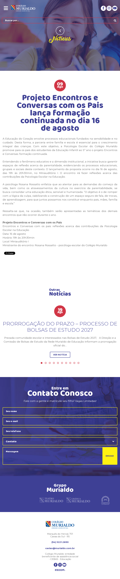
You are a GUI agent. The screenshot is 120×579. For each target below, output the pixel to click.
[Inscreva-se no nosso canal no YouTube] (114, 8)
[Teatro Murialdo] (51, 500)
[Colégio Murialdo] (25, 8)
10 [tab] (78, 363)
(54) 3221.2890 (60, 542)
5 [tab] (58, 363)
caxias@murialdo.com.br (60, 548)
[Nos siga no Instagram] (109, 8)
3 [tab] (50, 363)
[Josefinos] (105, 500)
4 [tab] (54, 363)
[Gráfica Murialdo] (78, 500)
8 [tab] (70, 363)
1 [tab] (41, 363)
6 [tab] (62, 363)
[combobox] (60, 441)
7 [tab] (66, 363)
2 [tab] (46, 363)
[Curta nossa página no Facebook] (103, 8)
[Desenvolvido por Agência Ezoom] (60, 570)
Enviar (110, 456)
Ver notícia (60, 355)
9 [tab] (74, 363)
